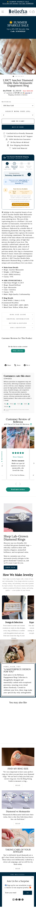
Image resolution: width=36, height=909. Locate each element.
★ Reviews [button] (2, 456)
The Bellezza (17, 874)
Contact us (21, 561)
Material (7, 102)
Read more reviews (18, 489)
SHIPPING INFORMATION (18, 319)
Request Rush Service (21, 204)
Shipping (11, 95)
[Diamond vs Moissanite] (18, 799)
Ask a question (18, 327)
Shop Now (11, 567)
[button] (18, 93)
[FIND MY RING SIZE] (18, 757)
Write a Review (18, 351)
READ (18, 785)
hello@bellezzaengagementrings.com (20, 207)
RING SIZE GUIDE (18, 314)
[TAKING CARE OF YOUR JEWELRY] (18, 838)
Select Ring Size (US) (18, 111)
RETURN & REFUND (18, 323)
